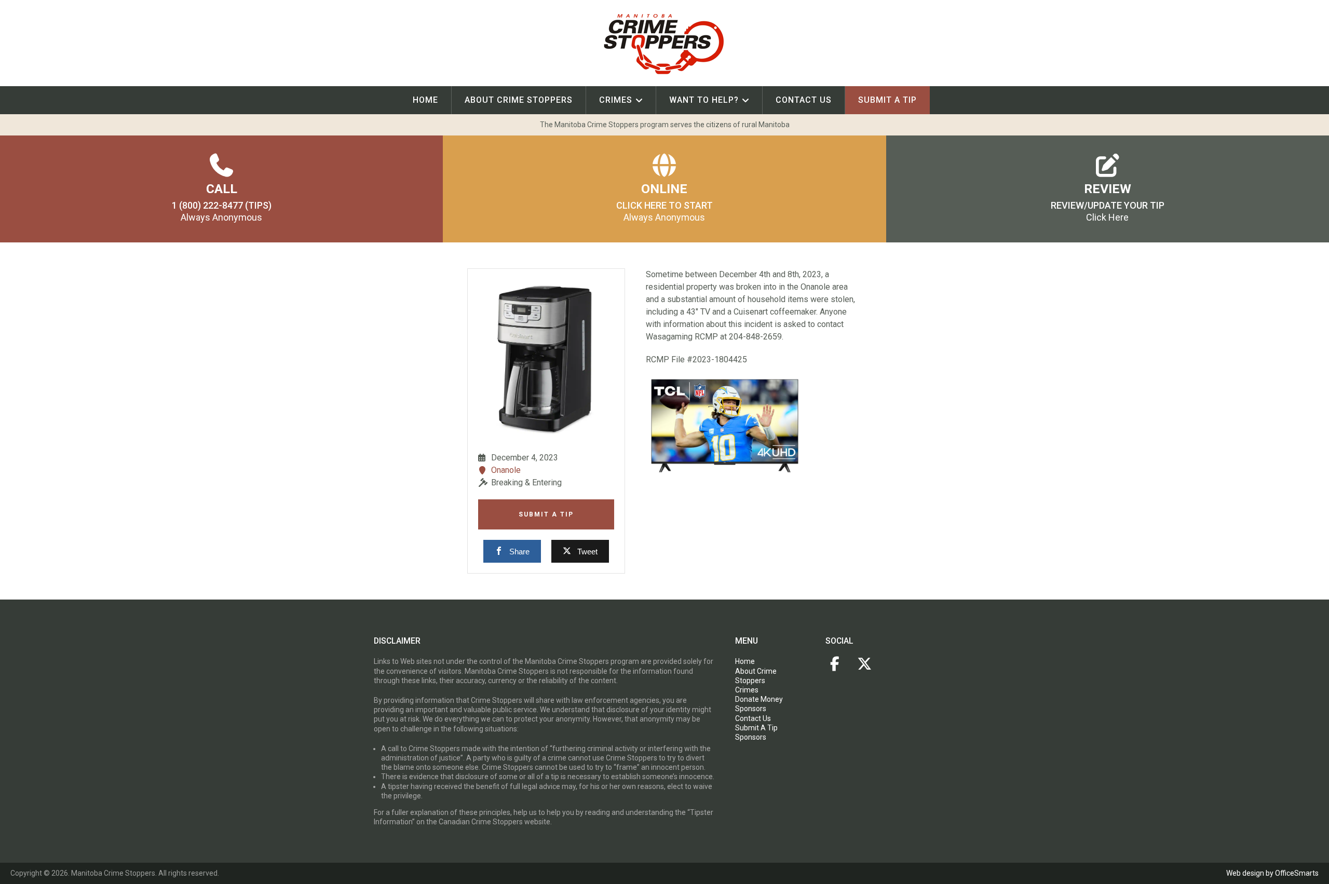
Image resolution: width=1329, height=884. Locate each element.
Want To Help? (704, 100)
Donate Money (759, 699)
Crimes (615, 100)
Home (425, 100)
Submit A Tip (546, 514)
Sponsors (750, 708)
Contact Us (804, 100)
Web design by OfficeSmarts (1272, 873)
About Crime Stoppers (519, 100)
